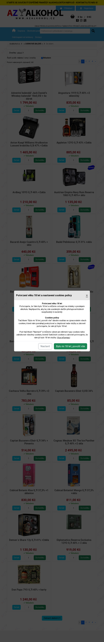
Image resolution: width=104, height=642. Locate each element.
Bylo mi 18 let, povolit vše (70, 346)
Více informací (63, 337)
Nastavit (45, 346)
